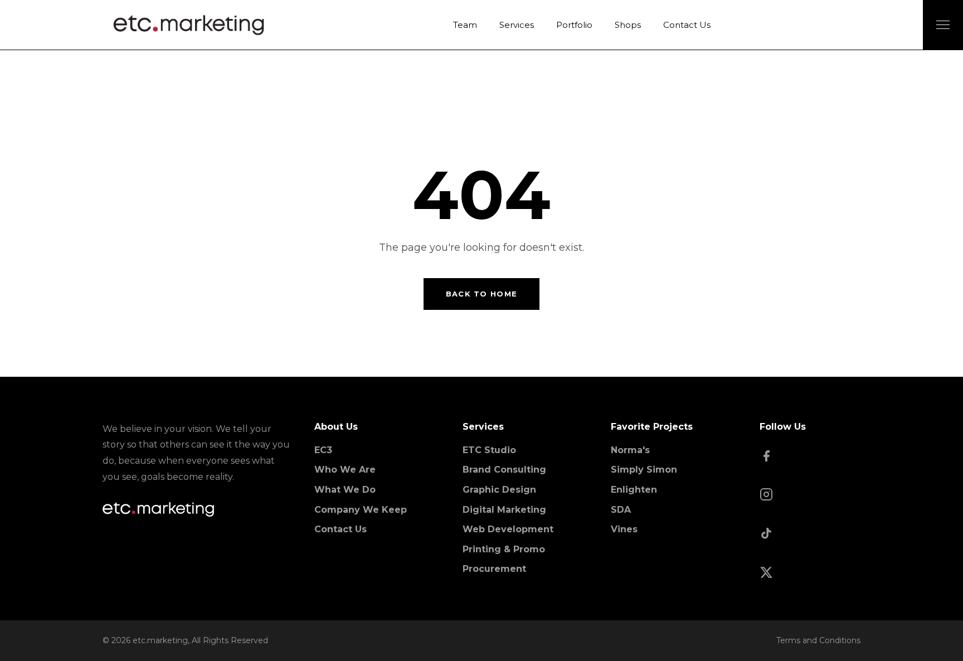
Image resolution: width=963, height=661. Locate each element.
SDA (621, 509)
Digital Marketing (504, 509)
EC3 (323, 450)
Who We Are (345, 469)
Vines (624, 529)
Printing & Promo (504, 549)
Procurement (494, 568)
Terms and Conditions (818, 640)
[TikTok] (810, 534)
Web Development (508, 529)
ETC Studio (489, 450)
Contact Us (340, 529)
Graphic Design (499, 489)
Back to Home (482, 293)
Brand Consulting (504, 469)
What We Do (345, 489)
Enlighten (634, 489)
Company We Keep (360, 509)
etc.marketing (160, 640)
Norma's (630, 450)
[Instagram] (810, 495)
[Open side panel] (943, 25)
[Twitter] (810, 573)
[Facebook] (810, 457)
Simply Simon (644, 469)
